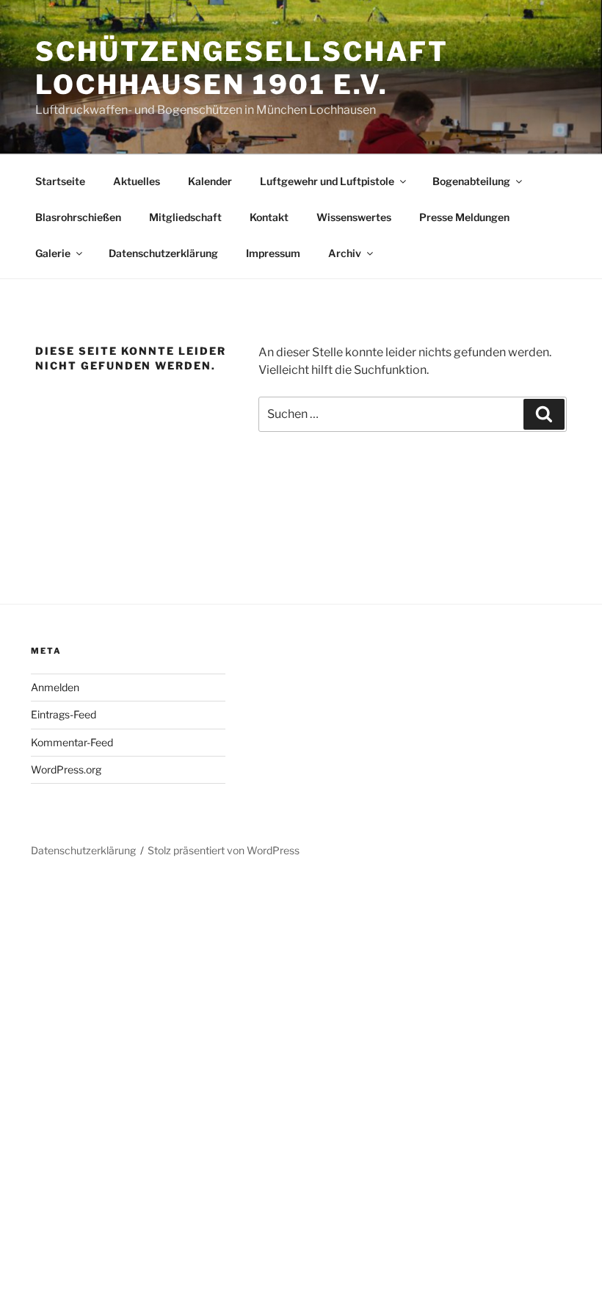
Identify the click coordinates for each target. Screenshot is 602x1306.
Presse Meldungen (464, 217)
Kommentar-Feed (72, 742)
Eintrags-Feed (63, 714)
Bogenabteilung (471, 181)
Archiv (344, 253)
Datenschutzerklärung (163, 253)
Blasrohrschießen (78, 217)
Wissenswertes (353, 217)
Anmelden (55, 687)
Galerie (52, 253)
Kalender (210, 181)
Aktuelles (136, 181)
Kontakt (269, 217)
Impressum (273, 253)
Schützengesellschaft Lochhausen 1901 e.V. (242, 68)
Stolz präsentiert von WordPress (224, 850)
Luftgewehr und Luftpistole (327, 181)
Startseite (60, 181)
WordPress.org (66, 769)
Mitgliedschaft (185, 217)
